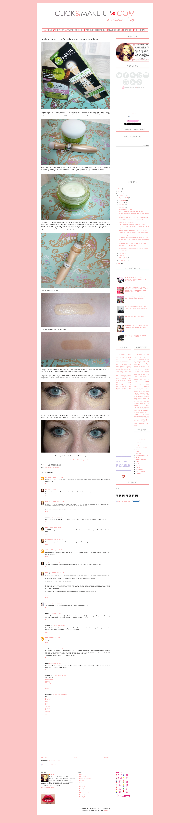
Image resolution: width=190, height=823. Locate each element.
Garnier (52, 467)
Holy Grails (82, 787)
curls (141, 373)
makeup (137, 405)
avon (140, 361)
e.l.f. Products (139, 443)
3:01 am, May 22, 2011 (60, 539)
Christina (47, 550)
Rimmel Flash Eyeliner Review (127, 235)
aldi (123, 361)
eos (148, 379)
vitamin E (136, 425)
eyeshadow (137, 383)
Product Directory (84, 795)
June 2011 (122, 205)
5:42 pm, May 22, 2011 (55, 613)
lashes (135, 396)
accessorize (118, 361)
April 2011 (122, 253)
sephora (118, 382)
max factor (119, 377)
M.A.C (137, 457)
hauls (142, 390)
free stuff (136, 388)
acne (138, 361)
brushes (143, 368)
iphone (147, 393)
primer (145, 410)
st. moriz (128, 384)
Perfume (138, 465)
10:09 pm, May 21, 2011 (57, 501)
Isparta (47, 710)
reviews (142, 414)
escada (126, 369)
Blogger (106, 810)
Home (75, 757)
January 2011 (123, 260)
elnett (145, 379)
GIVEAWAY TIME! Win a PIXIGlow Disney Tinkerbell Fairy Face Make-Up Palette (136, 326)
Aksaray (47, 711)
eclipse (147, 377)
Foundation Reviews (141, 447)
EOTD (139, 356)
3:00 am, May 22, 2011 (55, 527)
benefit (129, 363)
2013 (119, 189)
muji (119, 378)
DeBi (46, 527)
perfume (140, 410)
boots (117, 364)
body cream (142, 364)
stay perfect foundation (139, 417)
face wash (144, 383)
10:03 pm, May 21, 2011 (54, 489)
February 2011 (123, 258)
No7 (121, 359)
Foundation (82, 791)
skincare (57, 467)
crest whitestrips (145, 371)
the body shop (126, 386)
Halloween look (138, 357)
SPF (135, 361)
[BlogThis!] (54, 465)
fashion (147, 384)
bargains (146, 363)
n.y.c (122, 378)
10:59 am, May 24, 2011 (59, 648)
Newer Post (44, 757)
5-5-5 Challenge (138, 354)
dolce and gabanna (120, 368)
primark (124, 380)
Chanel (138, 441)
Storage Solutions (140, 471)
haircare (136, 390)
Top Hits (81, 785)
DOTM (135, 356)
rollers (147, 414)
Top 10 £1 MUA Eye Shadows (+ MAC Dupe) (131, 211)
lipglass (140, 398)
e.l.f (127, 368)
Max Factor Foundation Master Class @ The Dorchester (134, 237)
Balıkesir (47, 700)
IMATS (145, 357)
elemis (129, 368)
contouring (136, 371)
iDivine (136, 393)
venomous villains (144, 423)
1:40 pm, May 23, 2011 (54, 637)
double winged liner (144, 376)
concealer (47, 467)
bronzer (147, 366)
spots (148, 416)
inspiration (142, 393)
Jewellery (138, 453)
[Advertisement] (77, 749)
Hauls (137, 451)
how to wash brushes (144, 391)
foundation (146, 386)
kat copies (146, 394)
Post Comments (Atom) (54, 760)
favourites (136, 386)
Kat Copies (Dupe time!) (142, 455)
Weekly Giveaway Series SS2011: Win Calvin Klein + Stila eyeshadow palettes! (136, 307)
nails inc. (125, 378)
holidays (136, 391)
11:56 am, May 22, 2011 (60, 562)
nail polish (143, 409)
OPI (126, 359)
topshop (118, 388)
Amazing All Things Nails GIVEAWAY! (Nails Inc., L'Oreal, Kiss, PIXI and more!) (137, 297)
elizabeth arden (120, 369)
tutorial (135, 423)
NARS (129, 357)
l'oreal (121, 373)
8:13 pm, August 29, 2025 (59, 675)
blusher (136, 364)
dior (130, 366)
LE (148, 357)
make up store (144, 403)
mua (117, 378)
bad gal (143, 361)
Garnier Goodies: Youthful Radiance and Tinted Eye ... (133, 230)
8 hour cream (146, 354)
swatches (145, 420)
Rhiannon (48, 477)
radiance (138, 412)
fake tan (141, 384)
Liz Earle (121, 357)
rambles (147, 412)
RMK (130, 359)
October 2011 (122, 195)
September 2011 (123, 198)
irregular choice (119, 371)
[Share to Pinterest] (60, 465)
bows (143, 366)
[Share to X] (56, 465)
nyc (116, 380)
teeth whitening (138, 421)
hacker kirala (48, 681)
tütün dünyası (49, 683)
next (130, 378)
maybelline (125, 377)
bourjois (121, 364)
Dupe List (82, 789)
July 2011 (121, 202)
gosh (130, 369)
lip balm (140, 396)
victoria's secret (120, 390)
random (136, 414)
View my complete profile (47, 787)
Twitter (81, 783)
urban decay (126, 388)
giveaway (142, 388)
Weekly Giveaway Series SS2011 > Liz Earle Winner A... (134, 217)
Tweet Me (76, 460)
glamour (147, 388)
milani (130, 376)
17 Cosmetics (120, 354)
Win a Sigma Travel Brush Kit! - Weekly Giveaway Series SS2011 (135, 336)
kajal (141, 394)
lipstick (136, 400)
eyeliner (147, 381)
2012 (119, 191)
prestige (120, 380)
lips (148, 398)
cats (148, 368)
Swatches (138, 473)
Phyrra (47, 603)
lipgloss (144, 398)
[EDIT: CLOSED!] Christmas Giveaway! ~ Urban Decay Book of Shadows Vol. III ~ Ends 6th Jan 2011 (136, 279)
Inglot (123, 356)
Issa (46, 637)
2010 (119, 263)
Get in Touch (82, 776)
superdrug (118, 386)
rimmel (129, 380)
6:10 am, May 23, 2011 (59, 625)
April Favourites (123, 250)
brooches (136, 368)
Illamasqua (118, 356)
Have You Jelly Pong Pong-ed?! (127, 245)
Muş (46, 701)
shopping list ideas (141, 416)
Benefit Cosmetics (140, 439)
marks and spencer (126, 375)
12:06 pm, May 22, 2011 (57, 572)
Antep (46, 703)
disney (147, 373)
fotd (141, 386)
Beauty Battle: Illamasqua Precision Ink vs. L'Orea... (132, 220)
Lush (126, 357)
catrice (125, 364)
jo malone (126, 371)
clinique (117, 366)
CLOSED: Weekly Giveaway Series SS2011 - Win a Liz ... (134, 224)
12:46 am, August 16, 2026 (60, 694)
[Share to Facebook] (58, 465)
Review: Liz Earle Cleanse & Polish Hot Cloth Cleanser (133, 248)
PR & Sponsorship (84, 793)
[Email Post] (49, 464)
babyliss (126, 361)
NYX (117, 359)
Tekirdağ (47, 706)
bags (140, 363)
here (93, 456)
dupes (142, 378)
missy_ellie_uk (49, 562)
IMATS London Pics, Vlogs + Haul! (134, 316)
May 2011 (121, 207)
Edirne (47, 705)
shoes (135, 416)
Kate (46, 501)
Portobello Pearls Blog (85, 779)
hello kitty (147, 389)
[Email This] (52, 465)
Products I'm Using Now (144, 359)
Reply (46, 484)
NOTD (136, 359)
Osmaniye (48, 698)
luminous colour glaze (144, 400)
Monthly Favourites (141, 459)
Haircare (138, 449)
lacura (125, 373)
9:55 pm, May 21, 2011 (57, 477)
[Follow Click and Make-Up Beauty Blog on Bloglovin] (133, 122)
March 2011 (122, 255)
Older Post (106, 757)
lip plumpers (145, 396)
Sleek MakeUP (140, 469)
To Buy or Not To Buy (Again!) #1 (127, 222)
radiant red (142, 412)
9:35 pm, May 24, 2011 (55, 663)
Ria (46, 489)
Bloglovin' (84, 460)
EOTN (143, 356)
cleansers (136, 369)
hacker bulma (49, 679)
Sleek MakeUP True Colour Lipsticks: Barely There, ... (133, 243)
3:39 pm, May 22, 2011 (56, 603)
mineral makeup (143, 407)
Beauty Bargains (140, 437)
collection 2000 (124, 366)
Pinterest (81, 780)
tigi (143, 421)
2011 (119, 193)
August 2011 (122, 200)
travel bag (146, 421)
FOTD (137, 445)
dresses (136, 378)
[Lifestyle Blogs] (136, 501)
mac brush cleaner (138, 401)
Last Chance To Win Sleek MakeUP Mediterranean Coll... (134, 232)
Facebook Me (67, 460)
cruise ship (137, 373)
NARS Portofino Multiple (125, 209)
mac (117, 375)
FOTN (147, 356)
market (147, 405)
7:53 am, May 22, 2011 (57, 550)
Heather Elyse (49, 539)
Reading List (82, 797)
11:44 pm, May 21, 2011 (55, 517)
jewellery (136, 394)
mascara (136, 407)
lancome (129, 373)
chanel (129, 364)
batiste (123, 363)
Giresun (47, 708)
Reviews (138, 467)
